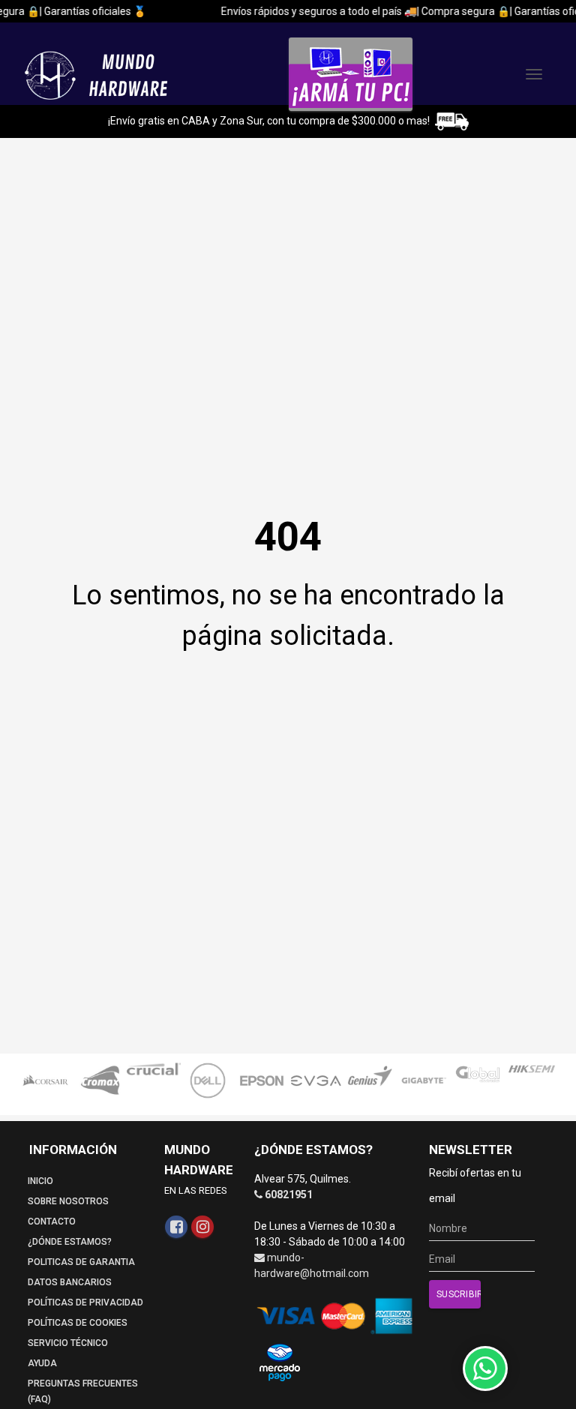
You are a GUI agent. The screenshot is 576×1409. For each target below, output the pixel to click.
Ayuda (42, 1363)
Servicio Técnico (68, 1343)
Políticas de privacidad (85, 1302)
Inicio (40, 1181)
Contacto (52, 1221)
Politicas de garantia (81, 1262)
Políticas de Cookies (78, 1323)
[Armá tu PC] (350, 74)
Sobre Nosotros (68, 1201)
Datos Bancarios (70, 1282)
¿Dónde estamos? (70, 1242)
